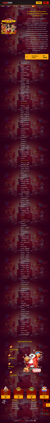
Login (45, 2)
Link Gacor (34, 404)
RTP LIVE (15, 6)
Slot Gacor (44, 21)
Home (2, 6)
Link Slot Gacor (34, 408)
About (22, 6)
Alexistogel (34, 402)
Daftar (39, 2)
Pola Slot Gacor (25, 65)
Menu (8, 6)
